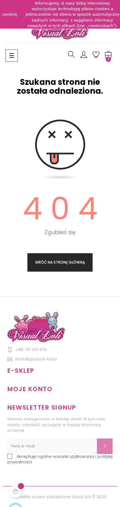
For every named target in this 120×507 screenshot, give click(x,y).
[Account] (84, 55)
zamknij (9, 14)
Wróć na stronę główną (60, 262)
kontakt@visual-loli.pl (36, 359)
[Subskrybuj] (105, 446)
